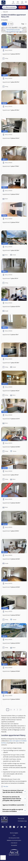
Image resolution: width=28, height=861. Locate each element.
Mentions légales (14, 833)
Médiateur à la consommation (14, 840)
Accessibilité (14, 845)
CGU (14, 835)
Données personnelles (14, 838)
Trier (22, 24)
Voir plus (5, 786)
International (14, 843)
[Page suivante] (17, 709)
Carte (11, 24)
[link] (14, 29)
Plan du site (21, 818)
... (1, 11)
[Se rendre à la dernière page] (20, 709)
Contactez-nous (22, 821)
